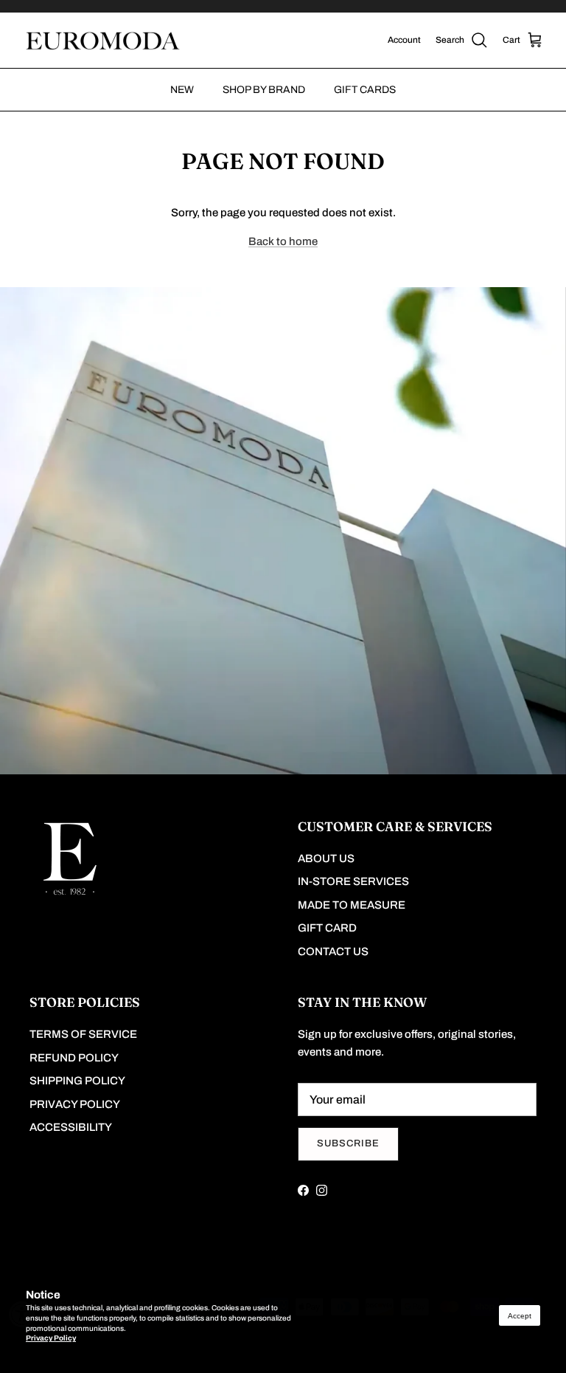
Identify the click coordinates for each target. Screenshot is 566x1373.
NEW (182, 89)
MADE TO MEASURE (351, 905)
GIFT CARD (327, 928)
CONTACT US (333, 951)
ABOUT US (326, 858)
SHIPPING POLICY (77, 1081)
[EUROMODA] (101, 40)
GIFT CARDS (365, 89)
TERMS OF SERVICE (83, 1034)
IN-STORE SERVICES (353, 881)
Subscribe (348, 1143)
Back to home (283, 241)
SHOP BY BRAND (264, 89)
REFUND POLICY (74, 1058)
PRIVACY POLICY (74, 1104)
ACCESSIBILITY (70, 1127)
